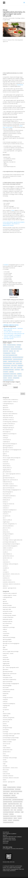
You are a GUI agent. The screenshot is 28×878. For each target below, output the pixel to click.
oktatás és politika (6, 519)
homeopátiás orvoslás (7, 483)
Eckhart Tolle (5, 351)
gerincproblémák (6, 471)
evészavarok (5, 463)
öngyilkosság (5, 521)
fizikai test (13, 353)
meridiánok (6, 264)
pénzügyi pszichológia (7, 533)
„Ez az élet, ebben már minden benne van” (13, 331)
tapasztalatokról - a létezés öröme (9, 373)
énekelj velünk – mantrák (8, 459)
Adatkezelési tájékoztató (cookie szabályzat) (12, 836)
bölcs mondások (6, 348)
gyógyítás (5, 361)
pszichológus (17, 369)
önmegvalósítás (16, 377)
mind (12, 367)
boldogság (19, 344)
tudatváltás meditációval (7, 375)
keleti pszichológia (6, 365)
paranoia (5, 529)
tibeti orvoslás (6, 576)
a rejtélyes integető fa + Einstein (9, 401)
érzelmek (5, 377)
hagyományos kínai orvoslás (13, 361)
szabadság (11, 371)
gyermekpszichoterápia (7, 359)
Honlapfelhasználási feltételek (9, 838)
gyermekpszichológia (7, 357)
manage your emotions (8, 503)
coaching (5, 437)
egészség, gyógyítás (7, 445)
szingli (4, 570)
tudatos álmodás (6, 580)
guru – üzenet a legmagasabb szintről (11, 473)
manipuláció (5, 505)
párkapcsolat (5, 532)
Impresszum (5, 843)
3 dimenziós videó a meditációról (10, 399)
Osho (15, 367)
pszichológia (19, 367)
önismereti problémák (7, 525)
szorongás (5, 572)
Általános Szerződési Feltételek (9, 839)
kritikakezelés (5, 499)
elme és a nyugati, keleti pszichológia (10, 457)
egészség (11, 351)
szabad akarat (6, 562)
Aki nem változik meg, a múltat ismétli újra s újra (14, 333)
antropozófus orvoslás (7, 417)
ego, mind (5, 451)
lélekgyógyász (20, 365)
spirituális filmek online (7, 556)
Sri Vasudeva (5, 371)
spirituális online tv (7, 558)
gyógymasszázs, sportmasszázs (9, 479)
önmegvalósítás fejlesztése (8, 380)
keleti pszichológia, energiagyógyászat (11, 489)
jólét (14, 363)
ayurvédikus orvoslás (7, 419)
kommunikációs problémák (8, 495)
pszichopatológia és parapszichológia (11, 543)
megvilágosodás (6, 367)
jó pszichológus (19, 363)
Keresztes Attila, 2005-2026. (9, 862)
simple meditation (6, 554)
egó (14, 351)
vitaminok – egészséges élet (9, 588)
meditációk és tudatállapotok (9, 509)
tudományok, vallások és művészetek (11, 584)
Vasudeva (20, 375)
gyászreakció (5, 475)
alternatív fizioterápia (7, 411)
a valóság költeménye (7, 403)
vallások (15, 375)
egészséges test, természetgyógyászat (11, 449)
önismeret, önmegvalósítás (8, 523)
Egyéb (4, 453)
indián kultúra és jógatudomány (9, 485)
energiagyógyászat (6, 353)
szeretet (4, 566)
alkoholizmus (5, 409)
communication (6, 439)
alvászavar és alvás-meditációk (9, 413)
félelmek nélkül (6, 465)
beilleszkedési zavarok (7, 425)
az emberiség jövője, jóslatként (9, 421)
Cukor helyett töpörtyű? (9, 338)
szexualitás (5, 568)
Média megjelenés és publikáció (9, 833)
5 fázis (12, 210)
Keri (7, 18)
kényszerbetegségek (7, 491)
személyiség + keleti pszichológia (10, 564)
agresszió (5, 407)
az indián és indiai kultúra (8, 423)
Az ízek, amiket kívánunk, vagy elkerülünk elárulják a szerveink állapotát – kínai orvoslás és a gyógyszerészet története (14, 224)
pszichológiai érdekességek (8, 369)
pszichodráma (6, 535)
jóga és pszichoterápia (7, 363)
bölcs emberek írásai (7, 429)
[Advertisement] (14, 58)
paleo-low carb (6, 527)
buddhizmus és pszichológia (8, 346)
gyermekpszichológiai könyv (18, 357)
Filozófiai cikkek (6, 467)
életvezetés (5, 455)
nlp (3, 517)
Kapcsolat (5, 835)
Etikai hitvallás (6, 841)
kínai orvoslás (11, 18)
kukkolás (4, 501)
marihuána (5, 507)
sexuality (4, 552)
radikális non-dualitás (7, 548)
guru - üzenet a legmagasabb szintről (10, 355)
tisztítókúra (19, 373)
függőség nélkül (6, 469)
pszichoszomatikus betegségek (9, 545)
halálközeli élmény (6, 481)
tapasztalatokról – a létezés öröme (10, 574)
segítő (22, 369)
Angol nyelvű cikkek (7, 415)
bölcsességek (17, 346)
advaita (4, 344)
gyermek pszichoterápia (17, 359)
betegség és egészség (11, 344)
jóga (21, 361)
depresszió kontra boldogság (16, 348)
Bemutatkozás (6, 832)
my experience (6, 515)
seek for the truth (6, 550)
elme (18, 351)
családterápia (5, 441)
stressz (4, 560)
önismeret (10, 377)
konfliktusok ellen (6, 497)
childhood (5, 435)
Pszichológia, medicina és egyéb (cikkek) (11, 540)
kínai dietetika (20, 84)
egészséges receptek (7, 447)
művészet (5, 513)
